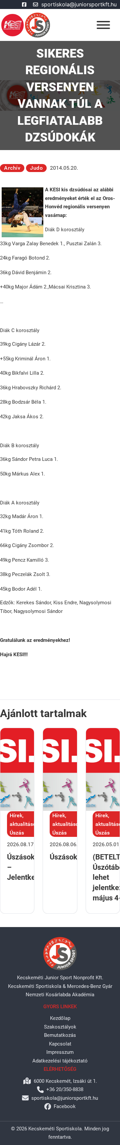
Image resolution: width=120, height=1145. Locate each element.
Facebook (65, 1106)
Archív (12, 168)
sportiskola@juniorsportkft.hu (79, 4)
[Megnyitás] (103, 25)
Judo (36, 168)
